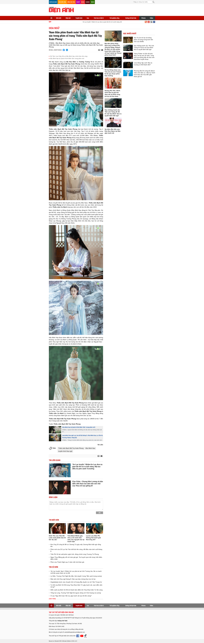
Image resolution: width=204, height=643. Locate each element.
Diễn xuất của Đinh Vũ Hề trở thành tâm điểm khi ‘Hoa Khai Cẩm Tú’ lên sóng (76, 590)
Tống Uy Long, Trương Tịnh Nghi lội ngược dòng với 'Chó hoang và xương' (75, 593)
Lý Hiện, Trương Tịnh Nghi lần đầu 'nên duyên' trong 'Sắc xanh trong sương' (76, 576)
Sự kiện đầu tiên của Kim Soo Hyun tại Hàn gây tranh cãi (112, 131)
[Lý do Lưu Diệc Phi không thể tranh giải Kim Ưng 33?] (94, 528)
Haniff (78, 2)
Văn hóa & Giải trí (99, 18)
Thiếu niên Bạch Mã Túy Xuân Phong (71, 448)
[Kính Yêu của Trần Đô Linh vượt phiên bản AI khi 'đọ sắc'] (57, 528)
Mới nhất (58, 18)
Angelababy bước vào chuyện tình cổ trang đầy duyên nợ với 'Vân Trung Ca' (76, 582)
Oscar (82, 2)
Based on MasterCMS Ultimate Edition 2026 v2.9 (63, 641)
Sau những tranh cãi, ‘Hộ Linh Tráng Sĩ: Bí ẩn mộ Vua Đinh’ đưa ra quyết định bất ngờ (144, 47)
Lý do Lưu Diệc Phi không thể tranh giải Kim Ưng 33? (93, 537)
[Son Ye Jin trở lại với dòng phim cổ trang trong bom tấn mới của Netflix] (128, 40)
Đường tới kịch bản (130, 18)
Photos (143, 18)
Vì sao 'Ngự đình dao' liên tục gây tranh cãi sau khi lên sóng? (71, 596)
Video (151, 18)
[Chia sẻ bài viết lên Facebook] (64, 50)
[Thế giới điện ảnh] (61, 10)
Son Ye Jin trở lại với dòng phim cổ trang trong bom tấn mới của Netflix (143, 39)
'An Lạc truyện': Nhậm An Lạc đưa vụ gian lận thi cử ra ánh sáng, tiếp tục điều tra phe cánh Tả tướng (105, 22)
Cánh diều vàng (62, 2)
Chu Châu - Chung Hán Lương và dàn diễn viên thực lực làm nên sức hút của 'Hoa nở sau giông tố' (87, 484)
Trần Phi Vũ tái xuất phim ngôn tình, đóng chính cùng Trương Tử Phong (74, 554)
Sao (88, 18)
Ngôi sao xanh (53, 2)
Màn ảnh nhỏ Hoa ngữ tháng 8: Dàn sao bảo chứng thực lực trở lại (72, 579)
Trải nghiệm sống (114, 18)
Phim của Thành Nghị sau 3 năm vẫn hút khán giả (67, 562)
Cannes (88, 2)
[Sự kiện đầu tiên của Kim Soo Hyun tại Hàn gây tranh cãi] (113, 122)
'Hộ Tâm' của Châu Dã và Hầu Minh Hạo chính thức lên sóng (68, 56)
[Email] (102, 50)
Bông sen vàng (71, 2)
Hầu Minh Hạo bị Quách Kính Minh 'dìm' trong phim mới (67, 58)
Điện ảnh (68, 18)
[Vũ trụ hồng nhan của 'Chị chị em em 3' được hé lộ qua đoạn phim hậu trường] (113, 62)
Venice (92, 2)
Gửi (99, 513)
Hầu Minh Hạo (90, 448)
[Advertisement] (116, 9)
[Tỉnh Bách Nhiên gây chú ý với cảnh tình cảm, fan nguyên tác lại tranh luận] (75, 528)
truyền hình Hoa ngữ (65, 451)
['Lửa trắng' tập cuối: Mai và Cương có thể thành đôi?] (128, 65)
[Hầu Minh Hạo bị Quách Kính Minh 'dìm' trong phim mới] (55, 430)
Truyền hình (79, 18)
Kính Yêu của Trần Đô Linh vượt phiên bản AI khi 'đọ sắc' (57, 537)
